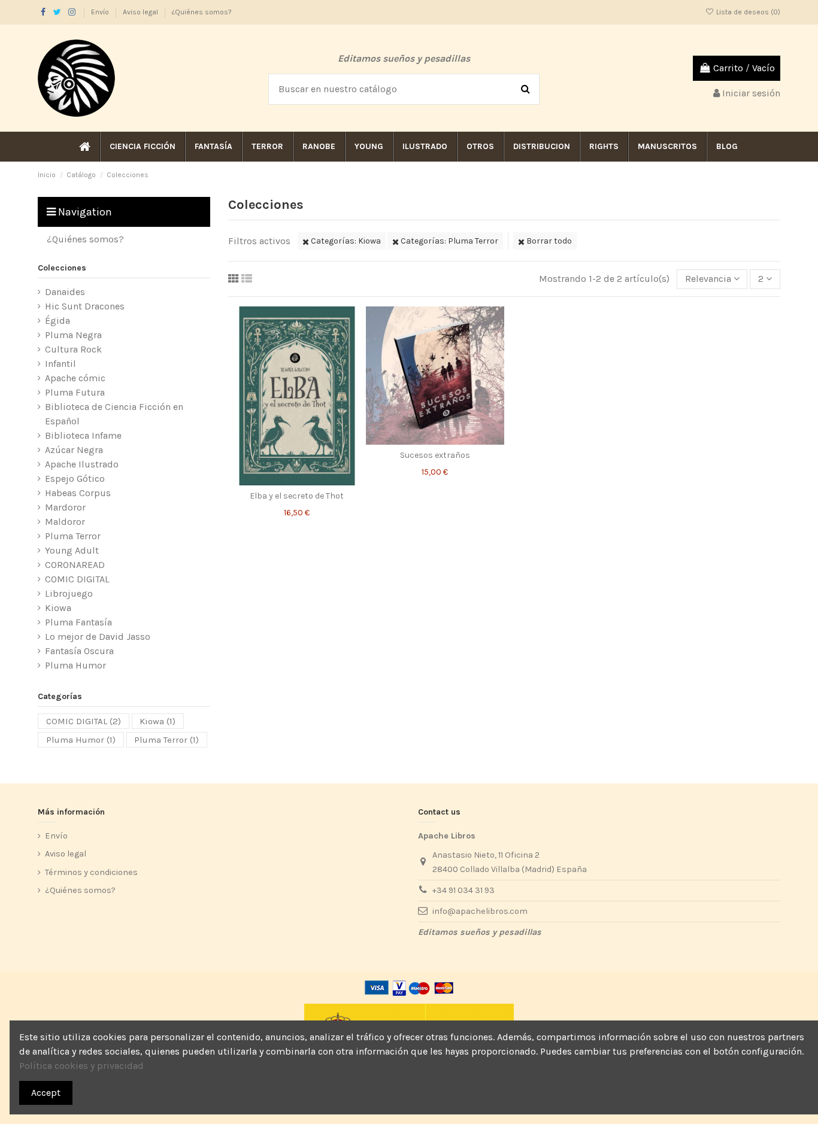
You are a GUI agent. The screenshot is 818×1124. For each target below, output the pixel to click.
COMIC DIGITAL (77, 579)
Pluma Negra (73, 335)
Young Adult (72, 550)
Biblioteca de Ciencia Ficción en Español (114, 414)
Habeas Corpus (78, 493)
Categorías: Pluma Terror (448, 241)
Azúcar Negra (74, 449)
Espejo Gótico (75, 478)
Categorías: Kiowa (345, 241)
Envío (101, 12)
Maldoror (65, 521)
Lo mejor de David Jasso (97, 636)
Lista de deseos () (747, 12)
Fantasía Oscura (79, 651)
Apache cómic (75, 378)
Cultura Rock (73, 349)
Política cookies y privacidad (81, 1065)
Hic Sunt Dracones (85, 306)
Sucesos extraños (435, 455)
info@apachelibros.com (480, 911)
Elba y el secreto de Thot (297, 496)
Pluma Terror (73, 536)
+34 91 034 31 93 (463, 890)
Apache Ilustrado (82, 464)
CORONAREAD (75, 564)
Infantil (60, 363)
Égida (57, 320)
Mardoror (65, 507)
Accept (45, 1092)
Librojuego (69, 593)
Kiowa (58, 607)
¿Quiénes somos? (202, 12)
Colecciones (62, 268)
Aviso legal (141, 12)
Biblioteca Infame (83, 435)
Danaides (65, 291)
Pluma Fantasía (78, 622)
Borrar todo (548, 241)
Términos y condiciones (91, 872)
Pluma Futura (75, 392)
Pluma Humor (75, 665)
